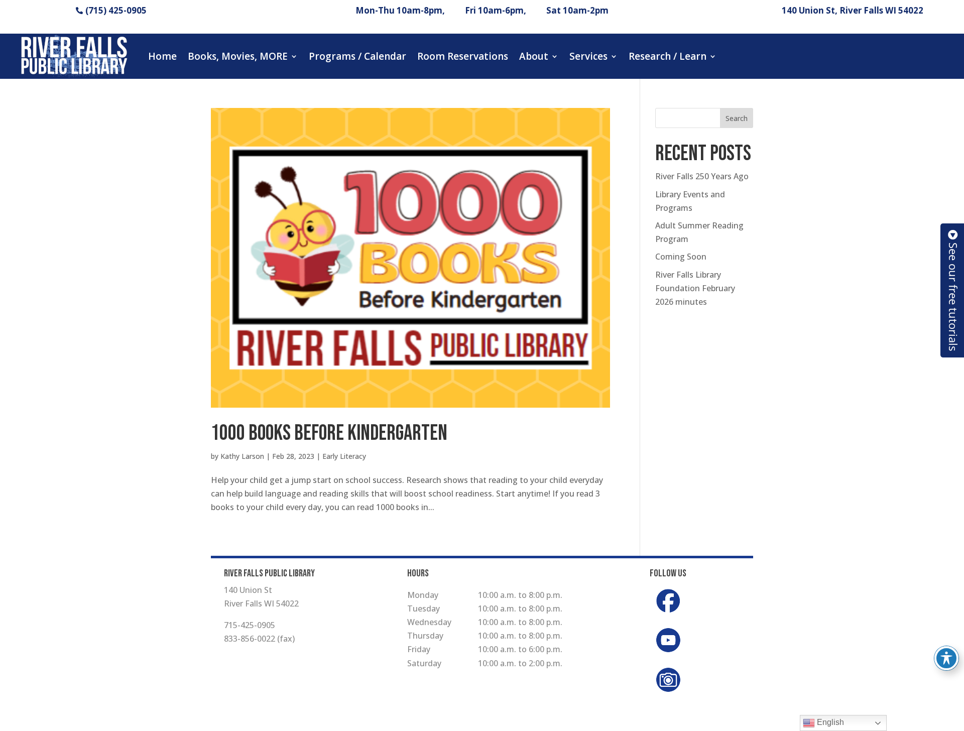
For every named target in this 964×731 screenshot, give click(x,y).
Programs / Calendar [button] (357, 56)
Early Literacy (344, 456)
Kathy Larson (242, 456)
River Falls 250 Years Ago (702, 176)
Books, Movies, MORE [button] (238, 56)
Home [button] (162, 56)
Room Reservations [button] (462, 56)
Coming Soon (680, 256)
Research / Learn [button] (667, 56)
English (829, 722)
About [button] (533, 56)
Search (737, 118)
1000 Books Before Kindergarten (329, 433)
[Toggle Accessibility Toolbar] (946, 658)
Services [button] (588, 56)
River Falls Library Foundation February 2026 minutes (695, 288)
